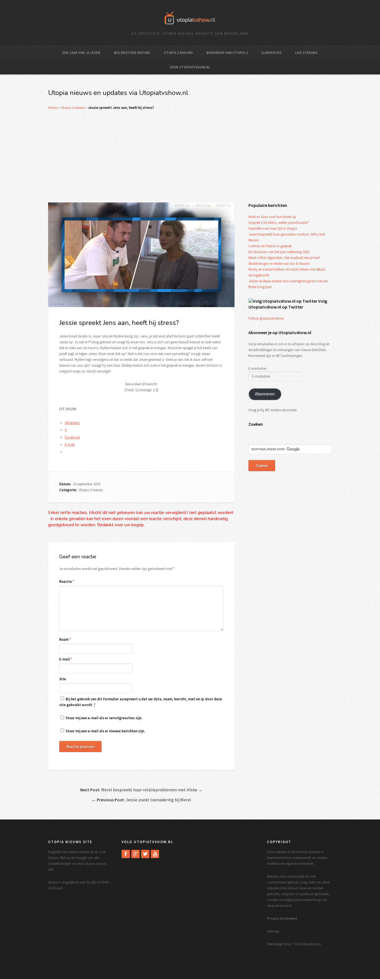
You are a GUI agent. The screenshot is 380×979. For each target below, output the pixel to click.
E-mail (65, 659)
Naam (65, 639)
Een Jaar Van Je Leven (81, 52)
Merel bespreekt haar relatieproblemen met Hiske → (141, 789)
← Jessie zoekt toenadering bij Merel (141, 799)
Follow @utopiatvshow (266, 318)
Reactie (66, 581)
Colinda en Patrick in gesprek (270, 246)
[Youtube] (155, 854)
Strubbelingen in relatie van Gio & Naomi (279, 263)
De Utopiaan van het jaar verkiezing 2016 (278, 251)
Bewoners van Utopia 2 (227, 52)
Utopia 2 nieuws (178, 52)
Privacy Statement (282, 918)
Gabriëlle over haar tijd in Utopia (272, 228)
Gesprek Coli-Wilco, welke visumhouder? (278, 222)
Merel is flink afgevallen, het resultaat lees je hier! (284, 257)
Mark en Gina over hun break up (272, 216)
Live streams (306, 52)
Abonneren (265, 394)
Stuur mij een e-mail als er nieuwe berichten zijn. (105, 731)
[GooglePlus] (135, 854)
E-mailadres (257, 368)
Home (52, 107)
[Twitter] (145, 854)
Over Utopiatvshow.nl (190, 67)
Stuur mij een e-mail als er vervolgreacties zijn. (104, 718)
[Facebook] (126, 854)
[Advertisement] (190, 156)
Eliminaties (271, 52)
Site (62, 679)
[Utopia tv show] (190, 26)
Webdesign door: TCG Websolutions (294, 944)
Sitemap (273, 931)
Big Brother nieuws (132, 52)
